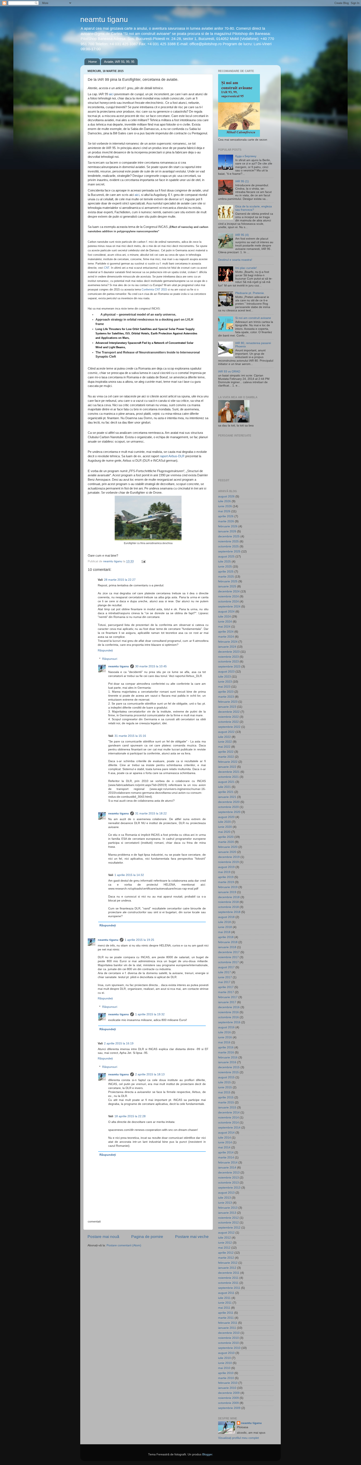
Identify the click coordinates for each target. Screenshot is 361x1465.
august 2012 (226, 1232)
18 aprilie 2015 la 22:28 (130, 1116)
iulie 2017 (224, 972)
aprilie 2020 (226, 836)
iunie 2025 (225, 566)
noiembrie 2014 (228, 1117)
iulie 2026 (224, 501)
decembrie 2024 (229, 591)
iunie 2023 (225, 681)
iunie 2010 (225, 1363)
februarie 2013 (228, 1207)
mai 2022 (224, 746)
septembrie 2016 (229, 1022)
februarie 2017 (228, 997)
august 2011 (226, 1292)
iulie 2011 (224, 1297)
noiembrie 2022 (228, 716)
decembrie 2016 (229, 1007)
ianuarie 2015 (227, 1107)
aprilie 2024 (226, 631)
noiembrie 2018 (228, 902)
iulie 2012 (224, 1237)
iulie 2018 (224, 922)
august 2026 (226, 496)
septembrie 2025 (229, 551)
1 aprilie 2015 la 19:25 (139, 939)
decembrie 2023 (229, 651)
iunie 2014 (225, 1142)
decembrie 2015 (229, 1067)
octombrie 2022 (228, 721)
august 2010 (226, 1353)
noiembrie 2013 (228, 1177)
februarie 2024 (228, 641)
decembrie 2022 (229, 711)
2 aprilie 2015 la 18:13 (150, 1074)
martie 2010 (226, 1378)
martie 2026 (226, 521)
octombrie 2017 (228, 962)
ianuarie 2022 (227, 766)
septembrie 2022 (229, 726)
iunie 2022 (225, 741)
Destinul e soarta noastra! (235, 259)
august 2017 (226, 967)
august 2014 (226, 1132)
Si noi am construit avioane (253, 318)
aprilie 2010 (226, 1373)
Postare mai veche (192, 1236)
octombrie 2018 (228, 907)
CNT (106, 267)
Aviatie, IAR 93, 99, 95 (119, 61)
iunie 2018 (225, 927)
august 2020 (226, 817)
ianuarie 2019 (227, 892)
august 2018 (226, 917)
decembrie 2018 (229, 897)
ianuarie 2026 (227, 531)
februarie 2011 (227, 1322)
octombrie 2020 (228, 807)
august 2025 (226, 556)
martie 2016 (226, 1052)
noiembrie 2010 (228, 1337)
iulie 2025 (224, 561)
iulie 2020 (224, 821)
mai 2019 (224, 872)
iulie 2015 (224, 1082)
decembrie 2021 (229, 771)
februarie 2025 (228, 581)
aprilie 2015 (226, 1097)
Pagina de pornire (147, 1236)
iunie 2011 (225, 1302)
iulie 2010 (224, 1358)
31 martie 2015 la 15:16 (130, 735)
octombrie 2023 (228, 661)
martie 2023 (226, 696)
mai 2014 (224, 1147)
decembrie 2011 (228, 1272)
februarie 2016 (228, 1057)
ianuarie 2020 (227, 852)
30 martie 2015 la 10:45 (151, 666)
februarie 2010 (228, 1382)
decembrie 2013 (229, 1172)
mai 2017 (224, 982)
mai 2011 (224, 1307)
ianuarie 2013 (227, 1212)
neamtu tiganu (104, 19)
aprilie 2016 (226, 1047)
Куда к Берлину (245, 156)
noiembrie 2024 (228, 596)
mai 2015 (224, 1092)
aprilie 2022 (226, 751)
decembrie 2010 (229, 1332)
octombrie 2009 (228, 1403)
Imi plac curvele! (246, 268)
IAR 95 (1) (242, 181)
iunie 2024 (225, 621)
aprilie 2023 (226, 691)
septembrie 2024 (229, 606)
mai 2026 (224, 511)
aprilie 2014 (226, 1152)
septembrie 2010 (229, 1347)
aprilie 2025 (226, 571)
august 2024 (226, 611)
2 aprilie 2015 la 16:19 (118, 1043)
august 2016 (226, 1027)
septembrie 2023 (229, 666)
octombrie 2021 (228, 776)
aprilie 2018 (226, 937)
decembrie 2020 (229, 802)
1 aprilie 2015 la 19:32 (150, 1014)
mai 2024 (224, 626)
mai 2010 (224, 1368)
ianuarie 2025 (227, 586)
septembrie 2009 (229, 1408)
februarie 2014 (228, 1162)
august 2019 (226, 867)
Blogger (207, 1454)
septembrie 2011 (229, 1287)
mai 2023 (224, 686)
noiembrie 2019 (228, 862)
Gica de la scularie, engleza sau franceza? (253, 208)
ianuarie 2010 (227, 1387)
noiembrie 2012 (228, 1217)
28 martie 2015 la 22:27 (120, 579)
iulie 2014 (224, 1137)
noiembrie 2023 (228, 656)
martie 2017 (226, 992)
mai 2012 (224, 1247)
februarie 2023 (228, 701)
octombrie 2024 (228, 601)
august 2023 (226, 671)
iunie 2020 (225, 826)
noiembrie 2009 (228, 1398)
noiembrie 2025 (228, 541)
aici (111, 94)
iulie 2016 (224, 1032)
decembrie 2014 (229, 1112)
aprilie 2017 (226, 987)
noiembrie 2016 (228, 1012)
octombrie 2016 (228, 1017)
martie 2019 (226, 882)
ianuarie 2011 (227, 1327)
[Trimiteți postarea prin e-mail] (143, 561)
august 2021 (226, 781)
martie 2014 (226, 1157)
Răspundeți (105, 650)
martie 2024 (226, 636)
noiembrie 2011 (228, 1277)
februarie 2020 (228, 847)
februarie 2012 (228, 1262)
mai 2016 (224, 1042)
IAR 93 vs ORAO (229, 371)
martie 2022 (226, 756)
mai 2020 (224, 831)
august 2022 (226, 731)
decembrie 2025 (229, 536)
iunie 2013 (225, 1202)
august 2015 (226, 1077)
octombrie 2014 (228, 1122)
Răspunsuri (109, 658)
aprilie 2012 (226, 1252)
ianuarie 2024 (227, 646)
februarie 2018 (228, 942)
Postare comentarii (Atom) (124, 1245)
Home (92, 61)
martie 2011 (226, 1317)
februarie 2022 (228, 761)
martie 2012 (226, 1257)
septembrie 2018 (229, 912)
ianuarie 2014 (227, 1167)
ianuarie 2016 (227, 1062)
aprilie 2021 (226, 791)
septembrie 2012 (229, 1227)
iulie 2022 (224, 736)
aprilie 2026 (226, 516)
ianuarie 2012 (227, 1267)
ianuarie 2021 (227, 797)
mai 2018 (224, 932)
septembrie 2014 (229, 1127)
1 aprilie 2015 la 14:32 (129, 875)
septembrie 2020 (229, 812)
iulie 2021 (224, 786)
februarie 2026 (228, 526)
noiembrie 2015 (228, 1072)
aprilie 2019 (226, 877)
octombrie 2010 (228, 1342)
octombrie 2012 (228, 1222)
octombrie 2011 (228, 1282)
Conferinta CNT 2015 (154, 289)
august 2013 (226, 1192)
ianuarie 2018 (227, 947)
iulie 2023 (224, 676)
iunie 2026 (225, 506)
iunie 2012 (225, 1242)
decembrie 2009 (229, 1392)
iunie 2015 (225, 1087)
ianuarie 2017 (227, 1002)
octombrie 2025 (228, 546)
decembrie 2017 (229, 952)
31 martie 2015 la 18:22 (151, 813)
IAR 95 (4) (242, 234)
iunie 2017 (225, 977)
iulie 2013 (224, 1197)
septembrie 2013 (229, 1187)
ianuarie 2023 (227, 706)
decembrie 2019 (229, 857)
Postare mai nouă (103, 1236)
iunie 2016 (225, 1037)
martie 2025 (226, 576)
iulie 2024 (224, 616)
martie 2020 (226, 842)
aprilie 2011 (225, 1312)
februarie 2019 (228, 887)
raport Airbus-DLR (172, 456)
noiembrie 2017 (228, 957)
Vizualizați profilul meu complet (238, 1437)
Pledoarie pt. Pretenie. (250, 293)
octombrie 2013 (228, 1182)
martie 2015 (226, 1102)
